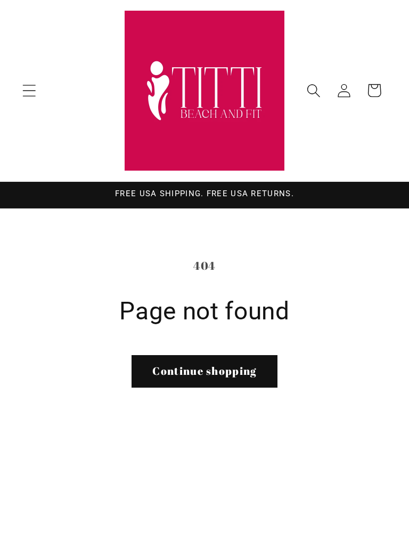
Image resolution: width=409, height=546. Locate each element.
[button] (29, 90)
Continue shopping (204, 371)
